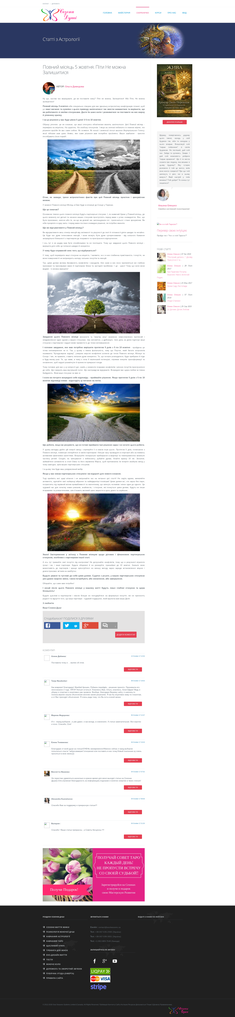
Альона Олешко (167, 205)
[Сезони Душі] (181, 1013)
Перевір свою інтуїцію (172, 230)
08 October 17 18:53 (138, 681)
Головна (107, 13)
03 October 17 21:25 (138, 823)
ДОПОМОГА (56, 3)
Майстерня (124, 13)
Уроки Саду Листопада (177, 286)
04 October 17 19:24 (138, 742)
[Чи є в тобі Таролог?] (167, 224)
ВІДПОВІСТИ (133, 669)
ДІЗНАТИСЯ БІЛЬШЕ (175, 122)
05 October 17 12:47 (138, 715)
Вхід (184, 13)
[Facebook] (94, 961)
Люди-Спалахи (173, 300)
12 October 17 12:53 (138, 656)
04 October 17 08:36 (138, 799)
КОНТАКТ (46, 3)
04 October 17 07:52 (138, 772)
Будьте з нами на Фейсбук (151, 917)
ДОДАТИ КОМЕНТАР (126, 635)
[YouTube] (114, 961)
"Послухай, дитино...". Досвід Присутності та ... (179, 258)
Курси (158, 13)
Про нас (172, 13)
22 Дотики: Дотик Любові (178, 309)
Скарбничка (142, 13)
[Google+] (104, 961)
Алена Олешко (173, 254)
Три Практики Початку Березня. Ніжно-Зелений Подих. (173, 274)
